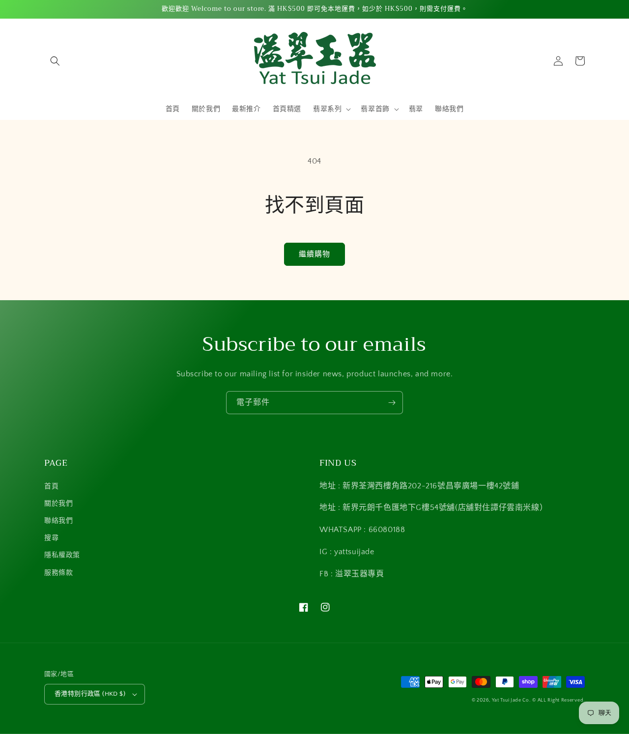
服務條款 (58, 573)
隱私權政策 (62, 555)
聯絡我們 (58, 521)
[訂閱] (391, 402)
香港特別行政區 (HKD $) (90, 693)
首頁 (51, 486)
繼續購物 (314, 254)
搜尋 (51, 538)
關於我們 (58, 504)
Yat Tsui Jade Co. (511, 700)
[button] (55, 61)
